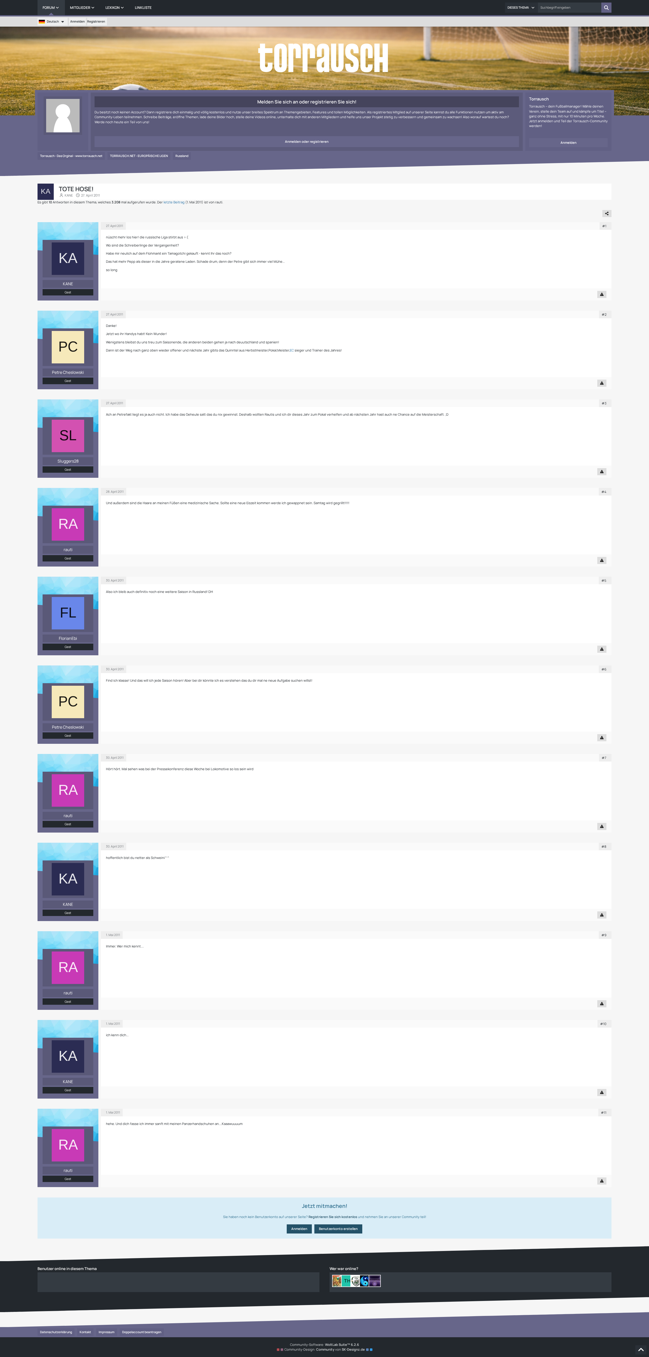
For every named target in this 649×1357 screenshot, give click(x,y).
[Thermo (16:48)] (347, 1281)
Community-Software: (324, 1344)
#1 (604, 226)
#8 (603, 846)
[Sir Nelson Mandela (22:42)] (338, 1281)
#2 (604, 314)
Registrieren (96, 21)
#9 (603, 935)
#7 (604, 757)
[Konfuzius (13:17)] (365, 1281)
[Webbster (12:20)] (375, 1281)
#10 (603, 1023)
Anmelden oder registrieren (307, 141)
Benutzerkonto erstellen (338, 1228)
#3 (604, 403)
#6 (603, 669)
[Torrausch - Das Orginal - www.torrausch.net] (324, 58)
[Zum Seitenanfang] (640, 1349)
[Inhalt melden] (601, 294)
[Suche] (606, 8)
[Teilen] (606, 213)
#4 (603, 491)
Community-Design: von (324, 1349)
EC (292, 350)
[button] (521, 8)
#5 (603, 580)
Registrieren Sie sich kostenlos (333, 1216)
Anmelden (77, 21)
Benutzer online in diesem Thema (67, 1268)
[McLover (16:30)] (356, 1281)
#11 (603, 1112)
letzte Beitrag (174, 202)
